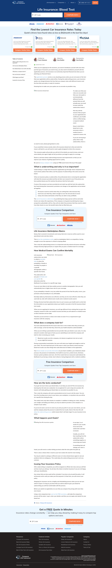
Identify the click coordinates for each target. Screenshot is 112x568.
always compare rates (46, 162)
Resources (19, 537)
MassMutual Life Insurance (68, 544)
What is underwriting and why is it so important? (20, 62)
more (30, 44)
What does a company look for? (19, 71)
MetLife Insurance (65, 547)
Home (37, 503)
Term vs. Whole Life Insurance (46, 547)
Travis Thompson (42, 60)
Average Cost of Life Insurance (24, 547)
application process (42, 77)
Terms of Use (77, 18)
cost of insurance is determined (45, 199)
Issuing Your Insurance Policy (19, 80)
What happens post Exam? (18, 77)
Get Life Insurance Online (23, 544)
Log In (95, 2)
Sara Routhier (60, 60)
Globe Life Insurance (66, 539)
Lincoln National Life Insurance (69, 542)
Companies (61, 2)
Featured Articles (44, 537)
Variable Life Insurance (45, 544)
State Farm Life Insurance (67, 550)
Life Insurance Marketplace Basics (20, 65)
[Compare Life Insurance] (19, 2)
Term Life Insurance (44, 539)
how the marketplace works (46, 239)
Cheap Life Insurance (46, 503)
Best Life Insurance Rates (23, 542)
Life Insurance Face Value (45, 550)
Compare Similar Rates (22, 50)
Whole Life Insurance (44, 542)
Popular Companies (67, 537)
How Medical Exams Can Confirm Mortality (22, 68)
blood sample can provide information (47, 350)
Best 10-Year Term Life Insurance (25, 550)
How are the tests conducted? (19, 74)
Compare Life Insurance (22, 539)
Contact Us (86, 542)
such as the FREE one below (59, 494)
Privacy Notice (87, 544)
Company (86, 537)
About (72, 2)
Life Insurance (50, 2)
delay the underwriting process (43, 412)
